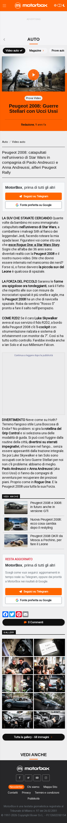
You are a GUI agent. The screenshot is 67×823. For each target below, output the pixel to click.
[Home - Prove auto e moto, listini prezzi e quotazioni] (31, 6)
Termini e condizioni (47, 792)
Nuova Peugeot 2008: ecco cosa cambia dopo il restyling (46, 523)
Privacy (26, 792)
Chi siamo (33, 787)
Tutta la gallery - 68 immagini (32, 737)
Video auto (12, 50)
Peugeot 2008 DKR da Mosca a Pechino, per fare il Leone (46, 540)
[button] (19, 777)
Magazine (35, 50)
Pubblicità (33, 798)
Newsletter (16, 787)
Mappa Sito (50, 787)
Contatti (13, 792)
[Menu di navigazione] (4, 5)
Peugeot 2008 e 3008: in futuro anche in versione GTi (46, 507)
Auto (5, 142)
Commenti (35, 622)
